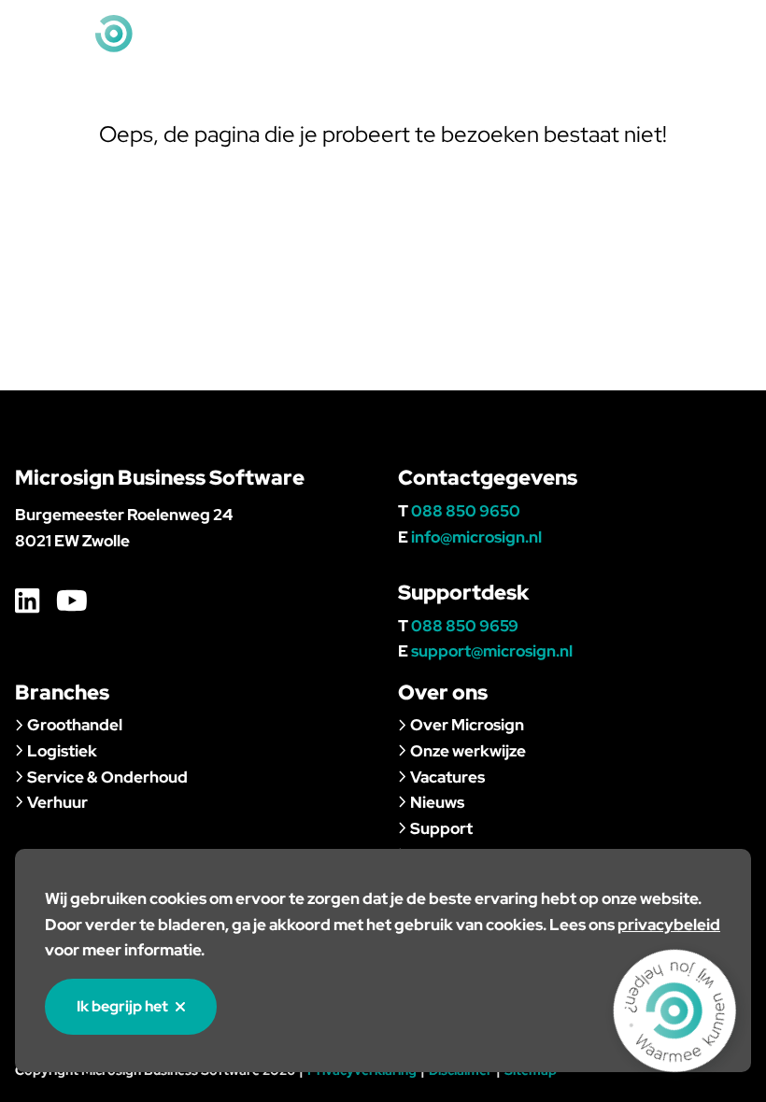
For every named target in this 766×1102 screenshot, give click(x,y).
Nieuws (437, 802)
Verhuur (57, 802)
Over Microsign (467, 724)
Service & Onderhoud (107, 777)
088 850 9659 (464, 625)
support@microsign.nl (492, 651)
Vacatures (447, 777)
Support (441, 828)
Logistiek (62, 751)
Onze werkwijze (468, 751)
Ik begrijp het (122, 1006)
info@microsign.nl (631, 34)
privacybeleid (668, 924)
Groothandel (74, 724)
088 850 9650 (465, 511)
